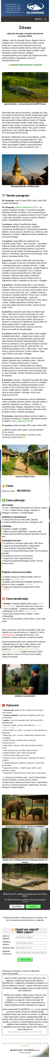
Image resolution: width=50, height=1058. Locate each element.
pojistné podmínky (32, 649)
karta (22, 579)
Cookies (30, 1043)
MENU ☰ (40, 19)
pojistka (15, 579)
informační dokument (11, 652)
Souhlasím (33, 906)
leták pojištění (17, 649)
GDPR (38, 1043)
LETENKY (15, 1043)
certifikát (5, 589)
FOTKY (23, 1043)
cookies (25, 902)
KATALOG (6, 1043)
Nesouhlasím (17, 906)
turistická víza (29, 611)
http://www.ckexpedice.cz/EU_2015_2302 (25, 1032)
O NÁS (44, 1043)
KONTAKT (25, 1046)
